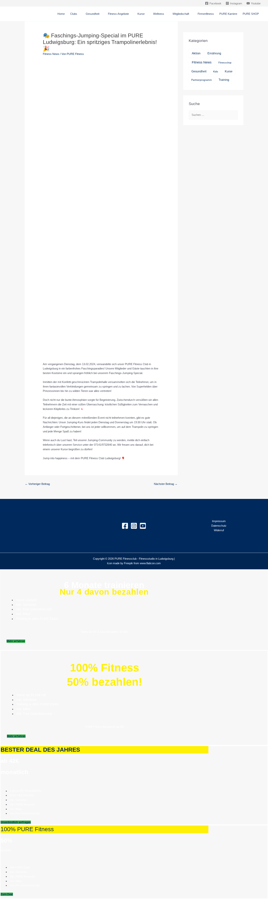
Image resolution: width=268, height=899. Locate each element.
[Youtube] (142, 525)
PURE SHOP (251, 13)
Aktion (196, 53)
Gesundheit (198, 71)
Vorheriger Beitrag (37, 483)
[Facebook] (125, 525)
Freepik (128, 563)
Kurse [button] (141, 13)
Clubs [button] (73, 13)
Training (224, 79)
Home (61, 13)
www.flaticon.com (150, 563)
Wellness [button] (158, 13)
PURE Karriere (228, 13)
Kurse (228, 71)
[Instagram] (134, 525)
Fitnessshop (224, 62)
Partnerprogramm (201, 79)
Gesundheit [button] (92, 13)
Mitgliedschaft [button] (181, 13)
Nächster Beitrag (165, 483)
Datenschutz (218, 525)
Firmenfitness (206, 13)
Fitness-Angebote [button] (118, 13)
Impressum (219, 521)
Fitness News (51, 53)
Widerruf (219, 530)
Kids (215, 71)
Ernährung (214, 53)
